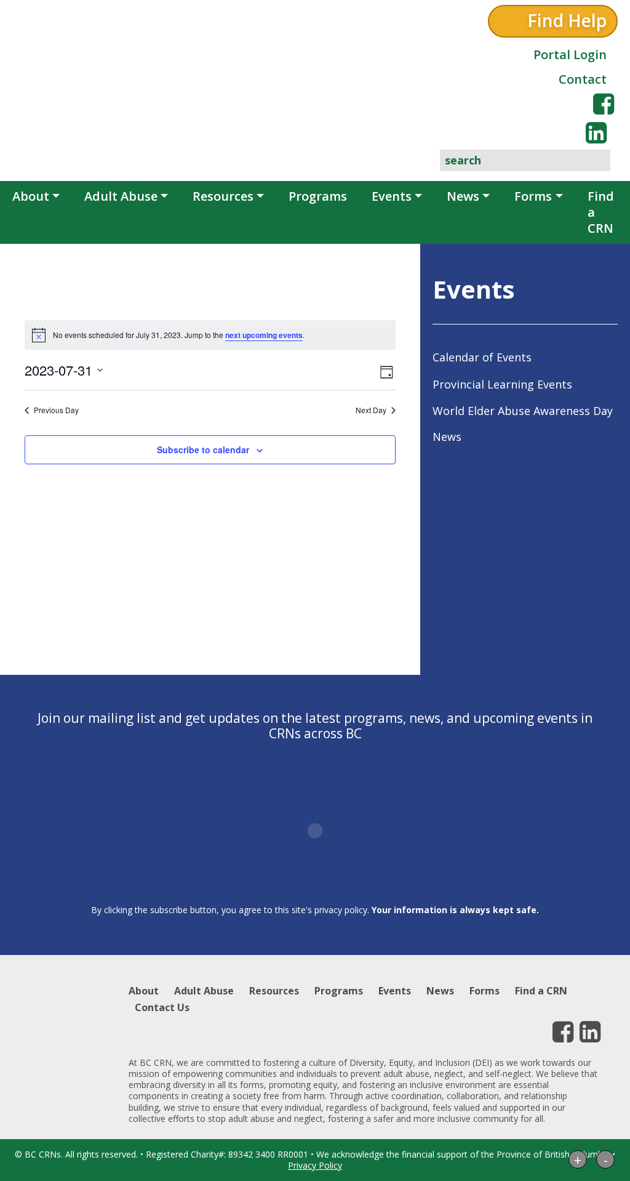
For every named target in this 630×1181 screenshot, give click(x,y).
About (30, 196)
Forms (533, 196)
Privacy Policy (315, 1165)
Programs (318, 196)
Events (392, 196)
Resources (223, 196)
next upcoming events (264, 335)
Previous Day (56, 410)
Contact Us (162, 1007)
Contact (583, 79)
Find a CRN (601, 212)
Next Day (371, 410)
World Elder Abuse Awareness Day (523, 410)
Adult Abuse (121, 196)
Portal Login (570, 54)
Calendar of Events (482, 357)
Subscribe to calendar (203, 449)
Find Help (567, 20)
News (463, 196)
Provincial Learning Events (502, 384)
